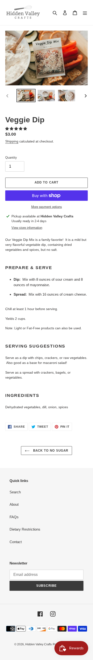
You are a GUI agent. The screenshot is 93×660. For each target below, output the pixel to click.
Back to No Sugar (50, 450)
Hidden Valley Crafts (38, 644)
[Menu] (85, 13)
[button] (16, 129)
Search (15, 492)
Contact (16, 542)
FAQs (14, 517)
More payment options (46, 207)
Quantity (11, 157)
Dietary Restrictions (25, 529)
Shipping (11, 141)
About (14, 504)
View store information (26, 227)
